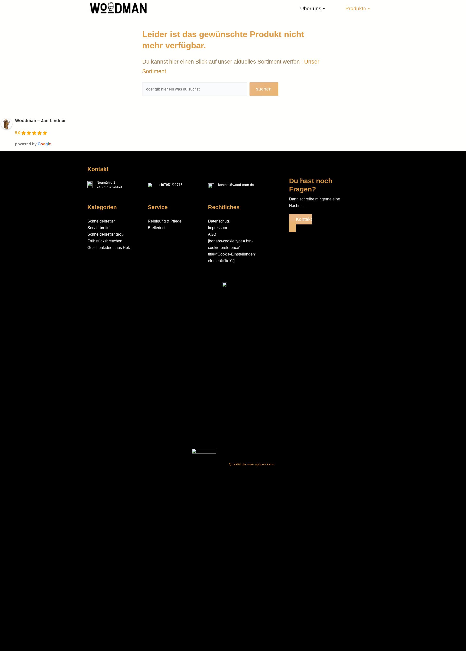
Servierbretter (99, 228)
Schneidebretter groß (105, 234)
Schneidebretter (101, 221)
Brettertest (156, 228)
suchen (264, 88)
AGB (212, 234)
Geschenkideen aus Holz (109, 248)
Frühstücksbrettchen (104, 241)
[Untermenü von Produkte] (369, 8)
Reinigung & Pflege (165, 221)
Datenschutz (219, 221)
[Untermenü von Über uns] (324, 8)
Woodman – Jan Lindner (40, 120)
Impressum (217, 228)
